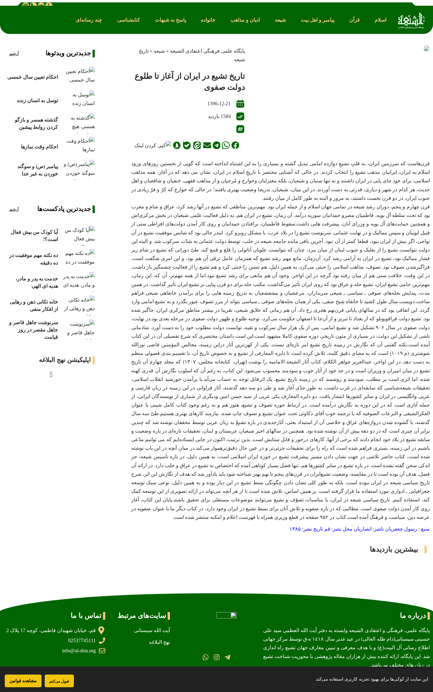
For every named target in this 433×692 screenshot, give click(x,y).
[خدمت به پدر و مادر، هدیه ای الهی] (78, 282)
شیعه (159, 51)
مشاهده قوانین (23, 680)
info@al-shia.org (79, 650)
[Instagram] (216, 657)
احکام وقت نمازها (39, 146)
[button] (381, 20)
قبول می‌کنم (59, 681)
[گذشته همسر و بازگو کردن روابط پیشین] (78, 124)
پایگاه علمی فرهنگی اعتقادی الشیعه (207, 51)
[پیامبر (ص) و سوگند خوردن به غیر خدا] (78, 170)
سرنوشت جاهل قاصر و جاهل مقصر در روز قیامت (33, 330)
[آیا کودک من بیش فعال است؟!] (78, 236)
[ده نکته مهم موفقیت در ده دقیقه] (78, 259)
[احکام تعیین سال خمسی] (78, 77)
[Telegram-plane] (227, 657)
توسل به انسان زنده (37, 100)
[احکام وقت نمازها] (78, 147)
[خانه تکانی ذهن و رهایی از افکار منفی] (78, 306)
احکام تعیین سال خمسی (32, 77)
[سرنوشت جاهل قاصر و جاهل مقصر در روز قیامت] (78, 330)
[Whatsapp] (205, 657)
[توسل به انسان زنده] (78, 100)
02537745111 (82, 640)
